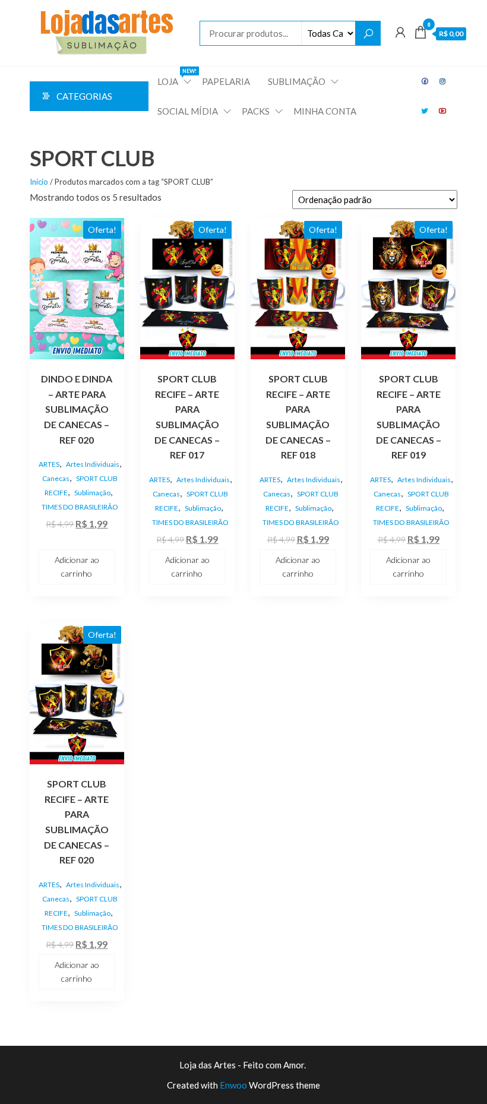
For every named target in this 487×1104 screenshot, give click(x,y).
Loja (175, 77)
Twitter (425, 111)
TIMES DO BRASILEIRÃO (80, 506)
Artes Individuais (92, 464)
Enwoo (233, 1085)
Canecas (55, 478)
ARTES (49, 464)
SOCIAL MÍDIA (187, 111)
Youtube (443, 111)
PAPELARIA (226, 81)
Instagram (443, 81)
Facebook (425, 81)
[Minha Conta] (400, 32)
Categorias (84, 96)
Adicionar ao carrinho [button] (77, 566)
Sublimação (92, 492)
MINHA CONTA (324, 111)
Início (39, 181)
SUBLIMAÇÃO (296, 81)
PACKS (256, 111)
